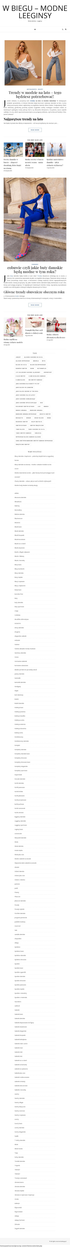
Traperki (17, 1165)
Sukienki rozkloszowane (22, 1077)
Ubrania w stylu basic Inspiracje (24, 1195)
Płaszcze (17, 896)
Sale (16, 930)
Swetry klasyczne (20, 1107)
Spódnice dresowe (20, 959)
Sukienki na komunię (21, 1065)
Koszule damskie (20, 779)
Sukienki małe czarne (21, 1043)
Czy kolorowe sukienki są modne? (28, 372)
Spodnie (17, 964)
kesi (41, 402)
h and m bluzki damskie (37, 376)
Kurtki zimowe (19, 812)
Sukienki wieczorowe (21, 1086)
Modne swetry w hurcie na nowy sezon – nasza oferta (34, 162)
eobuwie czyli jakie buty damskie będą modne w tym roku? (35, 269)
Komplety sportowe (21, 770)
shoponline (18, 938)
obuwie (17, 867)
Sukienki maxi (19, 1048)
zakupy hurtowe (20, 1220)
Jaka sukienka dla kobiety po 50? (27, 383)
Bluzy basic (18, 564)
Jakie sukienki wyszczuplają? (26, 402)
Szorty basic (18, 1123)
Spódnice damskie (20, 955)
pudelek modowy (20, 922)
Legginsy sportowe (21, 825)
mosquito (19, 418)
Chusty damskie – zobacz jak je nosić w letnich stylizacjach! (33, 481)
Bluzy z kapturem (20, 586)
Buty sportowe (19, 607)
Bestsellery (18, 510)
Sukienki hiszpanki (20, 1035)
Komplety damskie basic (22, 754)
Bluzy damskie (19, 573)
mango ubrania (21, 410)
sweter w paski (21, 425)
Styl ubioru (18, 1001)
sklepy (40, 89)
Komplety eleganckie (21, 766)
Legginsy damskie (20, 821)
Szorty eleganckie (20, 1132)
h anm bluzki (20, 380)
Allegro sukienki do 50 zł (33, 357)
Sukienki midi (18, 1052)
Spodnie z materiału (21, 997)
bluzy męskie (19, 577)
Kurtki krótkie (19, 791)
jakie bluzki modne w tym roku (27, 391)
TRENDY (17, 1170)
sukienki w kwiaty (20, 1081)
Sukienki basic (19, 1014)
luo (39, 406)
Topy (16, 1153)
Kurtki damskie (19, 783)
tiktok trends (19, 1149)
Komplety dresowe (21, 758)
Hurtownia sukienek (21, 661)
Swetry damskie (20, 1098)
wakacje (17, 1203)
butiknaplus (41, 368)
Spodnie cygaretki (20, 972)
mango (46, 406)
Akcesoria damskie (20, 497)
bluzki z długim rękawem (22, 552)
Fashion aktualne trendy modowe (25, 649)
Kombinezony (19, 737)
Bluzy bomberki (19, 569)
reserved (17, 926)
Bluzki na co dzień (20, 543)
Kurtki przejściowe (20, 800)
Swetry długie (19, 1102)
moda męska (19, 850)
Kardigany (18, 686)
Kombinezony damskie (22, 741)
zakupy (17, 1216)
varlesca (38, 433)
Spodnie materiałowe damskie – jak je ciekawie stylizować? (55, 162)
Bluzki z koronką (20, 560)
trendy (32, 101)
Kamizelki (17, 678)
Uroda (17, 1199)
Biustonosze (18, 518)
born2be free (19, 594)
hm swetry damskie (35, 380)
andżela (36, 361)
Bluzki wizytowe (20, 548)
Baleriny (17, 506)
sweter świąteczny (37, 425)
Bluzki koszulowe (20, 539)
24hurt (18, 357)
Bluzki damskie (19, 531)
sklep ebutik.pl (36, 421)
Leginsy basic (19, 829)
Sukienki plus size (20, 1073)
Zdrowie (17, 1224)
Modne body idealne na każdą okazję (26, 485)
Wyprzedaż (18, 1207)
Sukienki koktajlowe (21, 1039)
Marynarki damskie (20, 838)
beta (43, 361)
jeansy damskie (19, 674)
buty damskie (19, 602)
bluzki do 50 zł (21, 364)
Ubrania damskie (20, 1186)
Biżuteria (17, 522)
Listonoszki (18, 833)
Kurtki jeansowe (20, 787)
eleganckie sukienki (20, 636)
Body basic (18, 590)
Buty (16, 598)
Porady (17, 905)
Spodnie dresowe (20, 980)
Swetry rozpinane (20, 1115)
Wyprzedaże (19, 1212)
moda (17, 296)
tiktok (16, 1144)
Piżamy (17, 892)
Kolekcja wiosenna (20, 728)
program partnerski (21, 917)
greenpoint (48, 372)
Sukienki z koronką (20, 1090)
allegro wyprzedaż (23, 361)
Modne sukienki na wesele (23, 859)
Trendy (39, 276)
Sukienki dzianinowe (21, 1027)
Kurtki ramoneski (20, 808)
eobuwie (35, 264)
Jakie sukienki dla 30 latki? (25, 395)
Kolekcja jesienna (20, 712)
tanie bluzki (20, 429)
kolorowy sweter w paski (25, 406)
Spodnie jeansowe (20, 985)
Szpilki (16, 1136)
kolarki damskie (19, 703)
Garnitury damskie (20, 653)
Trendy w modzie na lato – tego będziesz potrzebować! (35, 94)
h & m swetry (20, 376)
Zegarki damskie (20, 1228)
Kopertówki (18, 775)
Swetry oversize (20, 1111)
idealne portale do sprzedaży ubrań (26, 670)
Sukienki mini (18, 1056)
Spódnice (17, 947)
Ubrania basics (19, 1182)
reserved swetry (22, 421)
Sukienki (17, 1010)
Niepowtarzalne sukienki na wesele (25, 863)
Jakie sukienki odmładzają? (25, 399)
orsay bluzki (39, 418)
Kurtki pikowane (20, 796)
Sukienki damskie (20, 1018)
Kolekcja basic (19, 707)
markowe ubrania (36, 410)
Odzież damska (19, 871)
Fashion (17, 644)
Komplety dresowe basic (22, 762)
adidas (17, 493)
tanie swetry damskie (23, 433)
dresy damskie (19, 628)
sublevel (17, 1006)
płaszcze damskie (20, 901)
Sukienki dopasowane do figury (24, 1022)
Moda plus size (19, 854)
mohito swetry (45, 414)
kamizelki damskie (20, 682)
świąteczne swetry (23, 444)
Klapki (16, 691)
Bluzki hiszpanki (19, 535)
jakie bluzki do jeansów (24, 387)
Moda (16, 842)
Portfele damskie (20, 913)
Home (17, 657)
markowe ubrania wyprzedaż (26, 414)
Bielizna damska (20, 514)
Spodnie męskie (19, 989)
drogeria (17, 632)
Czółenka (17, 615)
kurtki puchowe (19, 804)
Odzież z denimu (20, 880)
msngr (28, 418)
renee (49, 418)
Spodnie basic (19, 968)
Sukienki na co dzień (21, 1060)
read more (35, 130)
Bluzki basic (18, 527)
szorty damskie (19, 1128)
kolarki (17, 699)
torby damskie (19, 1157)
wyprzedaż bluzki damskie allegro (28, 437)
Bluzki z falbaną (19, 556)
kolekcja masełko (20, 716)
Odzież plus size (20, 875)
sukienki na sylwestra (21, 1069)
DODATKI (18, 623)
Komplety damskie (20, 749)
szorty (17, 1119)
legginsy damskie (20, 817)
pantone (17, 884)
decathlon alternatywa (22, 619)
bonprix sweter (21, 368)
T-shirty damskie (20, 1140)
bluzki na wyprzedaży (38, 364)
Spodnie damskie (20, 976)
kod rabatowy (19, 695)
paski (16, 888)
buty (11, 276)
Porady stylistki (19, 909)
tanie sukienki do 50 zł (36, 429)
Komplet (17, 745)
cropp (16, 611)
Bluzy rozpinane (20, 581)
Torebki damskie (20, 1161)
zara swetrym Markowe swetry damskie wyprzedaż (34, 440)
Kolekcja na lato (19, 720)
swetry (17, 1094)
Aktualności (32, 89)
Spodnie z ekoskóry (21, 993)
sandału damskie (20, 934)
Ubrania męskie (19, 1191)
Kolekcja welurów (20, 724)
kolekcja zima (19, 733)
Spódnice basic (19, 951)
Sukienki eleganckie (20, 1031)
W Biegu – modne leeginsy (35, 11)
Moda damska (19, 846)
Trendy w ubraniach (21, 1178)
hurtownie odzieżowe (21, 665)
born (32, 368)
